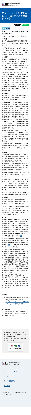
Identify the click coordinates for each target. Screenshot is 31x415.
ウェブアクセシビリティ (12, 371)
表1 (21, 236)
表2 (9, 245)
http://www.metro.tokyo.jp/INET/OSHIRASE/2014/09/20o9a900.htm (17, 303)
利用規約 (7, 386)
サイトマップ (8, 376)
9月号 (24, 36)
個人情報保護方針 (10, 381)
